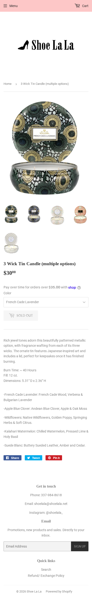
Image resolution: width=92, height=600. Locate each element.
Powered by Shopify (59, 591)
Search (46, 569)
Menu (13, 6)
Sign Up (79, 546)
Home (8, 84)
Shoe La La (34, 591)
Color (7, 293)
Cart (84, 6)
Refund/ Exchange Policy (46, 576)
